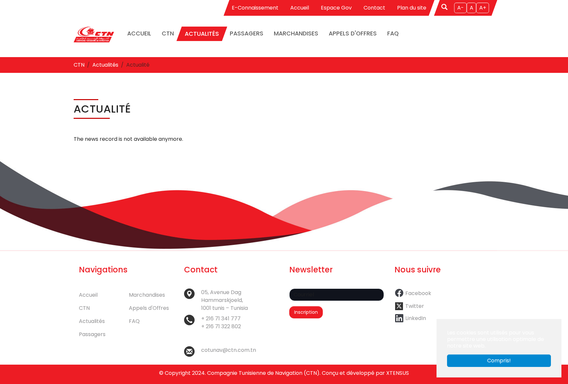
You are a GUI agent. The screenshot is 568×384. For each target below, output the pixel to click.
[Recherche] (445, 6)
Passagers (92, 334)
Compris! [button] (499, 360)
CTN (84, 308)
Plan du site (411, 7)
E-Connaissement (255, 7)
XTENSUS (397, 373)
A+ (482, 7)
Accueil (299, 7)
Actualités (92, 321)
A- (460, 7)
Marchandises (147, 295)
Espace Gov (336, 7)
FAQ (134, 321)
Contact (374, 7)
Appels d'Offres (149, 308)
